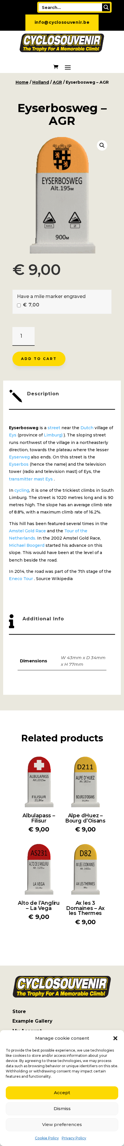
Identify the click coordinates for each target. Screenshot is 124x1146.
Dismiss (62, 1108)
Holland (40, 82)
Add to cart (39, 359)
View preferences (62, 1124)
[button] (115, 1038)
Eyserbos (19, 464)
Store (19, 1011)
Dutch (86, 427)
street (54, 427)
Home (22, 82)
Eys (12, 435)
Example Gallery (32, 1021)
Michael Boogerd (26, 545)
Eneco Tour (21, 578)
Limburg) (53, 435)
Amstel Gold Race (27, 530)
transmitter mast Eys (31, 479)
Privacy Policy (74, 1138)
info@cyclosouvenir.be (62, 22)
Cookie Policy (47, 1138)
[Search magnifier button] (106, 7)
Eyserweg (19, 457)
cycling (21, 490)
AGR (57, 82)
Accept (62, 1092)
